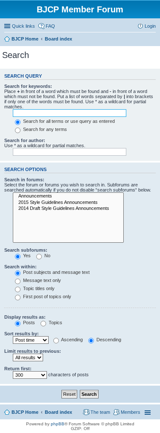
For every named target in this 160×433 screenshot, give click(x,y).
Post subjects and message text (56, 272)
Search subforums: (25, 250)
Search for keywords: (28, 86)
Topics (54, 322)
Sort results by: (21, 333)
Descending (108, 339)
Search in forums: (24, 179)
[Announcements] (68, 196)
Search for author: (24, 140)
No (46, 255)
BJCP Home (25, 412)
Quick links (23, 26)
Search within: (20, 266)
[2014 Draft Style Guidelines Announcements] (68, 209)
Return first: (18, 368)
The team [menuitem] (100, 412)
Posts (28, 322)
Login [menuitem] (150, 26)
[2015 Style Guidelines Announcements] (68, 203)
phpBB (57, 423)
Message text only (41, 280)
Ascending (71, 339)
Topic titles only (38, 288)
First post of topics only (46, 296)
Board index (58, 412)
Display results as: (25, 317)
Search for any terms (44, 129)
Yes (26, 255)
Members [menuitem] (130, 412)
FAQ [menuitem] (50, 26)
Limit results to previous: (32, 351)
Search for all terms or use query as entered (68, 121)
